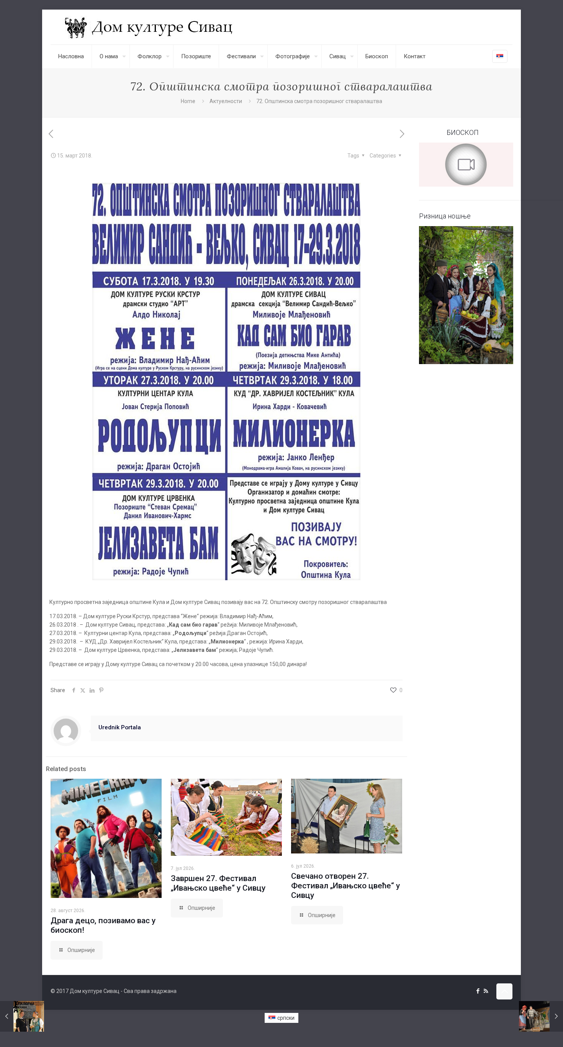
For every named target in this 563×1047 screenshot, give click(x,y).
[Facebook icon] (478, 991)
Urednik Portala (119, 727)
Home (188, 101)
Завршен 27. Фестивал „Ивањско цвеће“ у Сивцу (218, 883)
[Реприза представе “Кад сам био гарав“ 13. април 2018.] (541, 1016)
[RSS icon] (486, 991)
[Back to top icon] (504, 991)
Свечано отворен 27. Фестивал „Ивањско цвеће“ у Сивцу (345, 885)
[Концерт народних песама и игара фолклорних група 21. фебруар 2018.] (22, 1016)
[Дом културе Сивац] (149, 27)
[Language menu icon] (499, 56)
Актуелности (225, 101)
